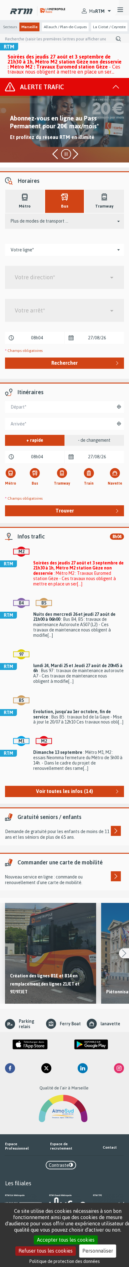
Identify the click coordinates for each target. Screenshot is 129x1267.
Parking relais (26, 1024)
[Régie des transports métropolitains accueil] (21, 9)
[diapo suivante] (74, 154)
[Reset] (121, 407)
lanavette (110, 1023)
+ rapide (34, 440)
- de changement (94, 440)
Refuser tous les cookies (45, 1251)
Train (89, 483)
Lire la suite (21, 148)
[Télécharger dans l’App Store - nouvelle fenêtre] (30, 1044)
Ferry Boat (70, 1023)
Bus (35, 483)
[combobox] (64, 277)
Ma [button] (97, 11)
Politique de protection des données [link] (64, 1261)
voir (50, 953)
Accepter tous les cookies (66, 1240)
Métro (10, 483)
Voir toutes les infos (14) (64, 791)
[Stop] (66, 154)
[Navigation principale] (120, 10)
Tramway (62, 483)
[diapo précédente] (56, 154)
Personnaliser (97, 1251)
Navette (115, 483)
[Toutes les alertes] (62, 87)
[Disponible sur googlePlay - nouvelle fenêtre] (91, 1044)
